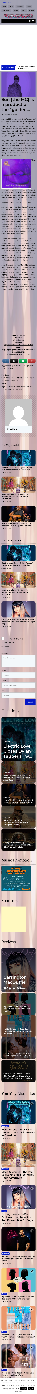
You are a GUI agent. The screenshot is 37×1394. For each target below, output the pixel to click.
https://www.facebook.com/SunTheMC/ (18, 345)
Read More (18, 1391)
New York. (18, 365)
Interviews (5, 1253)
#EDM (16, 11)
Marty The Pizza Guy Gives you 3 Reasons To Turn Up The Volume (16, 524)
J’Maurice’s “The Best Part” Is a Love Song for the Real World (17, 1054)
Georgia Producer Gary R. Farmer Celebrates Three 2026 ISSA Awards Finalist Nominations (17, 846)
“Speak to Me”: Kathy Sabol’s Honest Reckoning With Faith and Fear (16, 1009)
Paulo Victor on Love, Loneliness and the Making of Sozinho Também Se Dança (18, 1258)
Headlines (6, 742)
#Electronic (6, 11)
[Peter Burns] (18, 412)
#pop (11, 7)
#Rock (29, 7)
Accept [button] (23, 1389)
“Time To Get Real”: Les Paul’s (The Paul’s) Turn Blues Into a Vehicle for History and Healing (17, 1076)
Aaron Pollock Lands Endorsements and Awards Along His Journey (15, 822)
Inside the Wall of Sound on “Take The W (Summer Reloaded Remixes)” (18, 1031)
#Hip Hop (20, 7)
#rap (4, 7)
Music (4, 1211)
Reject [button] (31, 1389)
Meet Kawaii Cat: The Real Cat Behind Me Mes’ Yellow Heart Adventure (15, 496)
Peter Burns (13, 114)
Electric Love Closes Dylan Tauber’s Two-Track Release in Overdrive (17, 468)
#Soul (23, 11)
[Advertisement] (18, 45)
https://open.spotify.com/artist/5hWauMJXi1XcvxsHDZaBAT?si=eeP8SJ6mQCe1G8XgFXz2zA (18, 351)
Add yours (5, 646)
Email (3, 681)
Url (2, 691)
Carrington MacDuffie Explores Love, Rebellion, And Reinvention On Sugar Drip (18, 621)
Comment (5, 653)
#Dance (31, 11)
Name (3, 671)
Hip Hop (10, 365)
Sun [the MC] (11, 368)
